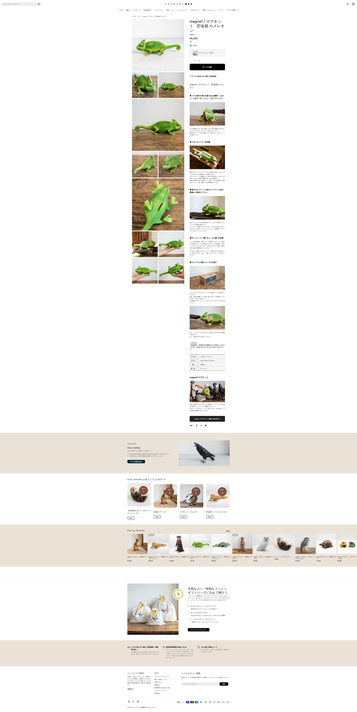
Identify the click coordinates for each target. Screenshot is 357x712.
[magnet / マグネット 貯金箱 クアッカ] (137, 544)
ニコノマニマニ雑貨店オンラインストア (143, 707)
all (139, 16)
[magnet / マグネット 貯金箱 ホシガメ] (326, 544)
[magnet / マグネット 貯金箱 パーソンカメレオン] (221, 544)
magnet (192, 34)
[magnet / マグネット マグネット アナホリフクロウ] (305, 544)
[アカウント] (348, 4)
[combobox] (21, 4)
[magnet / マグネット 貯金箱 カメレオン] (200, 544)
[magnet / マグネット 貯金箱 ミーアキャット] (242, 544)
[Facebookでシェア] (196, 425)
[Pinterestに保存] (205, 425)
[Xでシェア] (201, 425)
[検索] (39, 4)
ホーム (134, 16)
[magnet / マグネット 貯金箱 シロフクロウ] (263, 544)
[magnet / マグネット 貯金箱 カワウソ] (179, 544)
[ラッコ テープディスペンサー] (284, 544)
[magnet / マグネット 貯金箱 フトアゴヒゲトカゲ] (158, 544)
